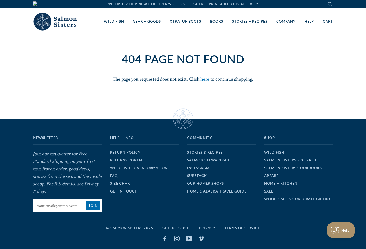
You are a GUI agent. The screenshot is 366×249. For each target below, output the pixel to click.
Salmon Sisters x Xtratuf (291, 160)
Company (286, 21)
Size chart (121, 183)
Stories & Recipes (205, 152)
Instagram (198, 168)
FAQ (114, 175)
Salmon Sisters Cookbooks (293, 168)
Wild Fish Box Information (139, 168)
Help (309, 21)
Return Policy (125, 152)
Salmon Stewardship (209, 160)
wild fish (274, 152)
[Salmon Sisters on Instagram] (177, 239)
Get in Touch (124, 191)
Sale (268, 191)
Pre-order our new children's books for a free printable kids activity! (183, 4)
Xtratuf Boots (185, 21)
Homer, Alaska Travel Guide (217, 191)
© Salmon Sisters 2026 (129, 228)
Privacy (207, 228)
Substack (197, 175)
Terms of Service (242, 228)
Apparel (272, 175)
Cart (328, 21)
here (204, 79)
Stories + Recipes (249, 21)
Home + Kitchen (280, 183)
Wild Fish (114, 21)
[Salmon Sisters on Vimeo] (201, 239)
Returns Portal (126, 160)
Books (216, 21)
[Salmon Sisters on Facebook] (165, 239)
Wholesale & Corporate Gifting (298, 199)
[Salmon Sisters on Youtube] (189, 239)
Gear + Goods (147, 21)
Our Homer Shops (205, 183)
